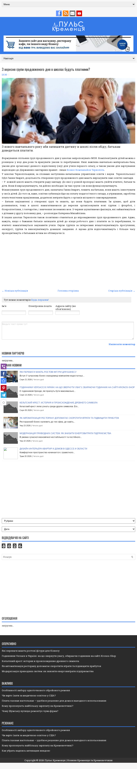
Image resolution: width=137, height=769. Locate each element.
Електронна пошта (40, 306)
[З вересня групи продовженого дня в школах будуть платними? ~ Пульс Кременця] (3, 381)
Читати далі (38, 379)
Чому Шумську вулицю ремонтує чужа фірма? (30, 711)
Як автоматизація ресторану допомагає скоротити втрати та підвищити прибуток (69, 418)
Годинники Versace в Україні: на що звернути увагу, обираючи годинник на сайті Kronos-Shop (77, 387)
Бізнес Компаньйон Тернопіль (85, 169)
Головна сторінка (68, 290)
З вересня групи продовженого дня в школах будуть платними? (46, 69)
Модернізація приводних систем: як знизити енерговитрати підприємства (65, 433)
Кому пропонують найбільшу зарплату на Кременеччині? (37, 705)
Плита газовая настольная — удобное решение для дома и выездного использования (54, 700)
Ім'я (4, 306)
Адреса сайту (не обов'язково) (65, 307)
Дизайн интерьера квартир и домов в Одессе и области (53, 448)
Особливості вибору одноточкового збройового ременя (36, 690)
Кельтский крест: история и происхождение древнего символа (59, 402)
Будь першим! (40, 299)
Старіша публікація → (121, 290)
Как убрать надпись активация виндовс (26, 750)
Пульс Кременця (55, 760)
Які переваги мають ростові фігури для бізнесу (48, 372)
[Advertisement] (68, 261)
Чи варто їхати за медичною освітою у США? (29, 695)
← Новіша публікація (15, 290)
